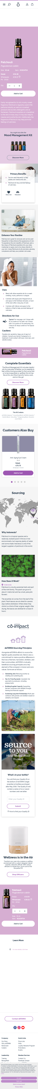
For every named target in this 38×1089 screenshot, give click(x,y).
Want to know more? (19, 1084)
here (2, 1073)
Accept (19, 1078)
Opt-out (19, 1081)
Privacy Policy (19, 1086)
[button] (12, 482)
